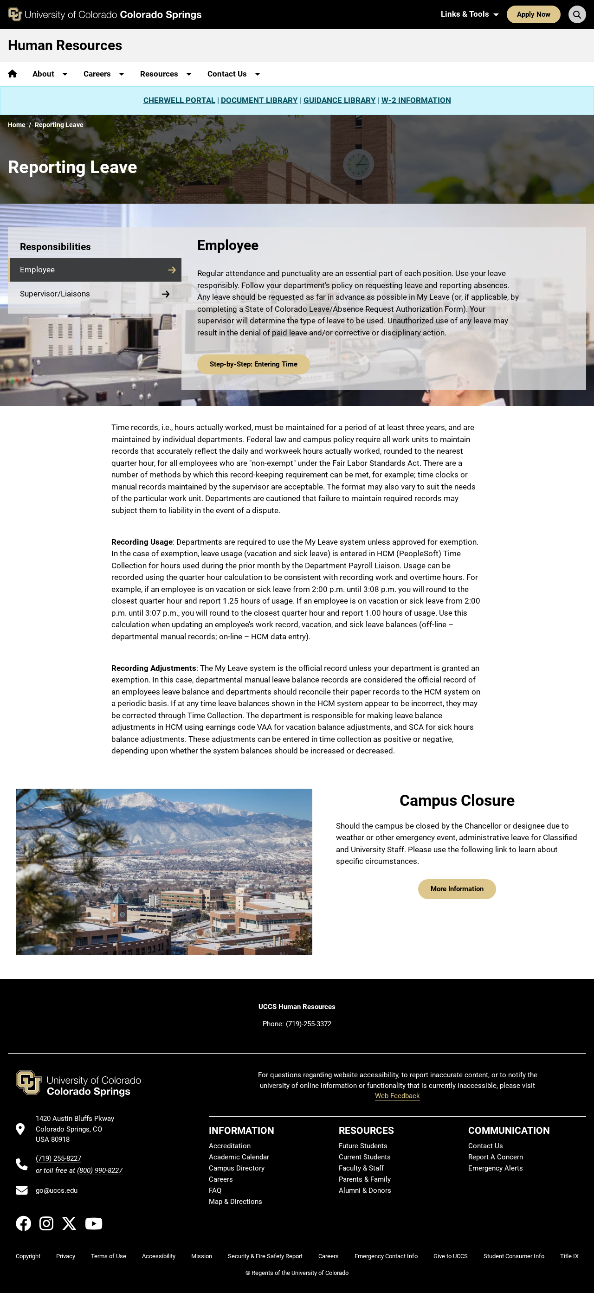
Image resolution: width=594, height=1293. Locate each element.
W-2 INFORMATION (416, 100)
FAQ (215, 1190)
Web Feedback (397, 1096)
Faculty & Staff (361, 1168)
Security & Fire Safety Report (265, 1256)
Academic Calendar (239, 1157)
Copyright (28, 1256)
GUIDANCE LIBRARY (339, 100)
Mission (201, 1256)
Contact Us (485, 1146)
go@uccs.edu (56, 1190)
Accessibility (158, 1256)
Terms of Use (108, 1256)
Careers (221, 1179)
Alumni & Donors (365, 1190)
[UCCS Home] (104, 14)
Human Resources (65, 45)
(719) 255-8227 (58, 1158)
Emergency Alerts (495, 1168)
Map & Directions (235, 1201)
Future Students (363, 1146)
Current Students (365, 1157)
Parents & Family (365, 1179)
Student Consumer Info (514, 1256)
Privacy (65, 1256)
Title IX (569, 1256)
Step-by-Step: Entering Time (253, 364)
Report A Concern (495, 1157)
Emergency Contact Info (386, 1256)
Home (17, 125)
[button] (94, 270)
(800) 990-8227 (100, 1170)
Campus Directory (237, 1168)
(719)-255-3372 (308, 1024)
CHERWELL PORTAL (179, 100)
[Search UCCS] (577, 14)
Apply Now (533, 14)
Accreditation (230, 1146)
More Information (457, 889)
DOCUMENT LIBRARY (259, 100)
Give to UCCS (450, 1256)
